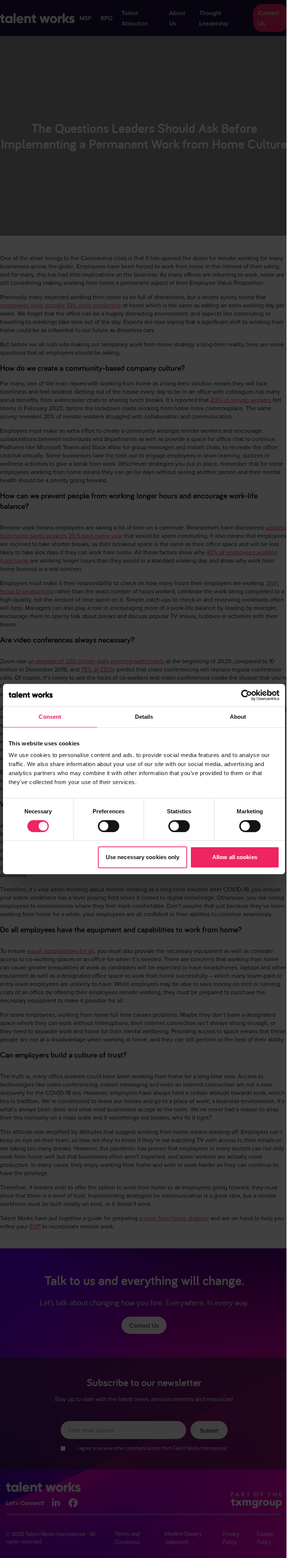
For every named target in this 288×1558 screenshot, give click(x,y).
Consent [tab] (50, 717)
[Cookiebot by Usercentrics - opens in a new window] (246, 695)
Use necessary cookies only (143, 857)
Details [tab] (144, 717)
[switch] (108, 826)
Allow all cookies (234, 857)
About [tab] (238, 717)
